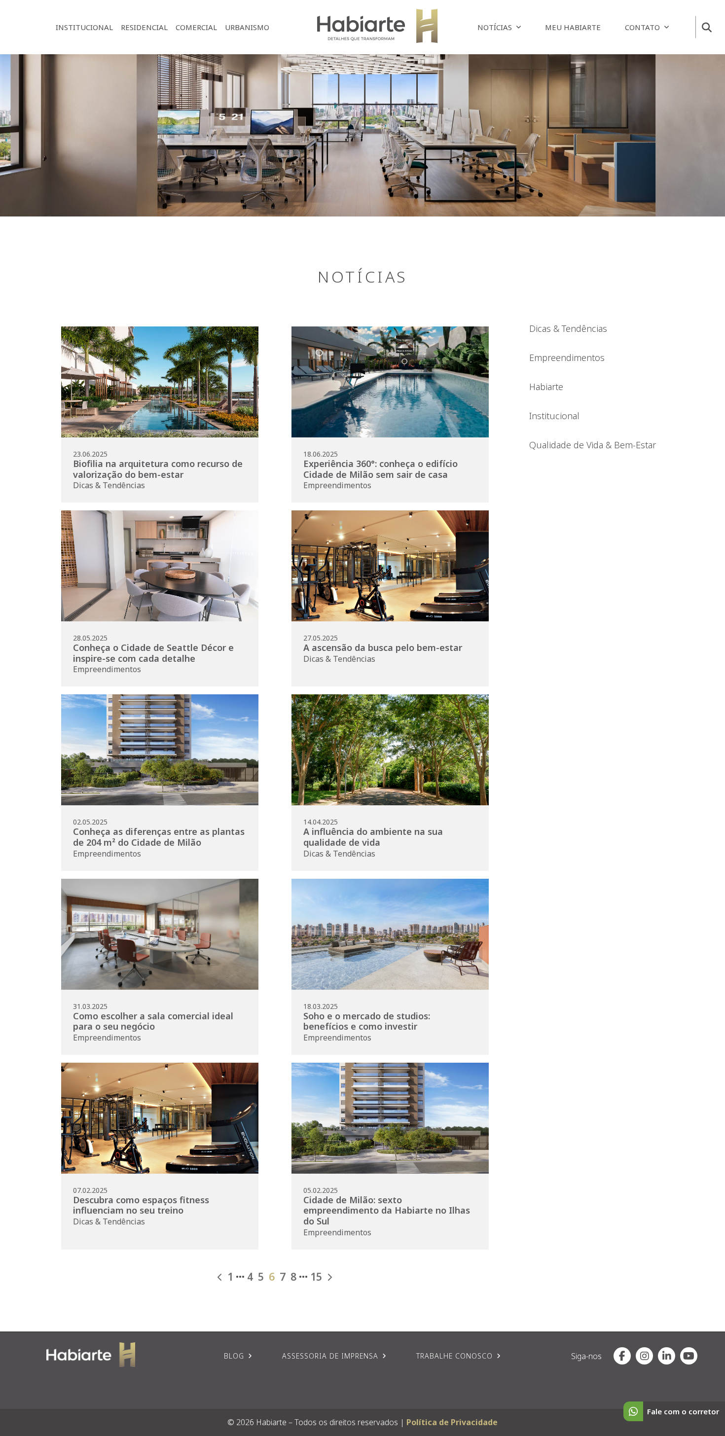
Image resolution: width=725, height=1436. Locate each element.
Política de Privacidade (452, 1422)
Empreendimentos (567, 357)
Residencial (144, 27)
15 (316, 1277)
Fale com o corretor (683, 1411)
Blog (234, 1356)
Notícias (494, 27)
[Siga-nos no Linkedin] (666, 1355)
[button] (706, 27)
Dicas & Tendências (568, 328)
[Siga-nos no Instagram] (644, 1355)
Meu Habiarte (573, 27)
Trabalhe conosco (454, 1356)
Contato (642, 27)
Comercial (196, 27)
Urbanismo (247, 27)
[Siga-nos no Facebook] (622, 1355)
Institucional (84, 27)
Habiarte (546, 387)
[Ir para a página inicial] (377, 25)
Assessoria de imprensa (330, 1356)
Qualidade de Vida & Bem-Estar (592, 445)
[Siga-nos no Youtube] (688, 1355)
